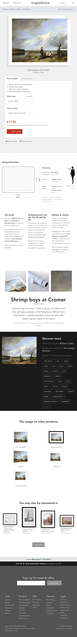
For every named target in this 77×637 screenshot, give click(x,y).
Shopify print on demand (64, 628)
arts (58, 361)
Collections (25, 9)
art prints (27, 91)
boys (61, 366)
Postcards (22, 613)
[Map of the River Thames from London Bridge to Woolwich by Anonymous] (10, 519)
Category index (51, 611)
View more (38, 545)
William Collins (38, 72)
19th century (48, 361)
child (63, 371)
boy (54, 366)
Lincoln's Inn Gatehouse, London (48, 530)
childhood (47, 376)
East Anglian (60, 391)
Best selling (50, 600)
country (55, 386)
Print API (62, 626)
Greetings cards (24, 616)
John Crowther (46, 533)
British (46, 371)
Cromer (64, 386)
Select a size (20, 96)
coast (59, 381)
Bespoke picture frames (21, 628)
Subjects (12, 9)
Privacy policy (65, 605)
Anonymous (7, 533)
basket (66, 361)
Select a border (12, 108)
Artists (19, 9)
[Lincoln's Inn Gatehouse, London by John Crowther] (48, 519)
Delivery (55, 231)
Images (6, 3)
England (71, 391)
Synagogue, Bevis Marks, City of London (66, 530)
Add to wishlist (12, 141)
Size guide (29, 96)
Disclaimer (64, 618)
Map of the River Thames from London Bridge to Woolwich (9, 529)
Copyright (63, 615)
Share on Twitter (27, 141)
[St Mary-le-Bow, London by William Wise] (29, 517)
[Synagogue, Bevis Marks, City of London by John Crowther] (67, 520)
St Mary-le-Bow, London (27, 530)
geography (65, 401)
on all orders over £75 (38, 564)
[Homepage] (38, 3)
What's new (23, 618)
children (57, 376)
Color (68, 381)
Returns (7, 613)
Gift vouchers (37, 600)
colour (46, 386)
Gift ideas (36, 602)
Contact (8, 600)
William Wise (26, 533)
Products (17, 3)
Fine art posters (24, 600)
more (47, 406)
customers (41, 248)
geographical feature (50, 401)
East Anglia (47, 391)
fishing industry (58, 396)
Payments (8, 608)
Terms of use (64, 608)
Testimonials (9, 605)
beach (46, 366)
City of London (48, 381)
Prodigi (69, 626)
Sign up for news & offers (38, 578)
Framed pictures (24, 602)
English (46, 396)
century (55, 371)
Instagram (49, 613)
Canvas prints (23, 605)
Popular (5, 9)
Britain (70, 366)
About (7, 602)
